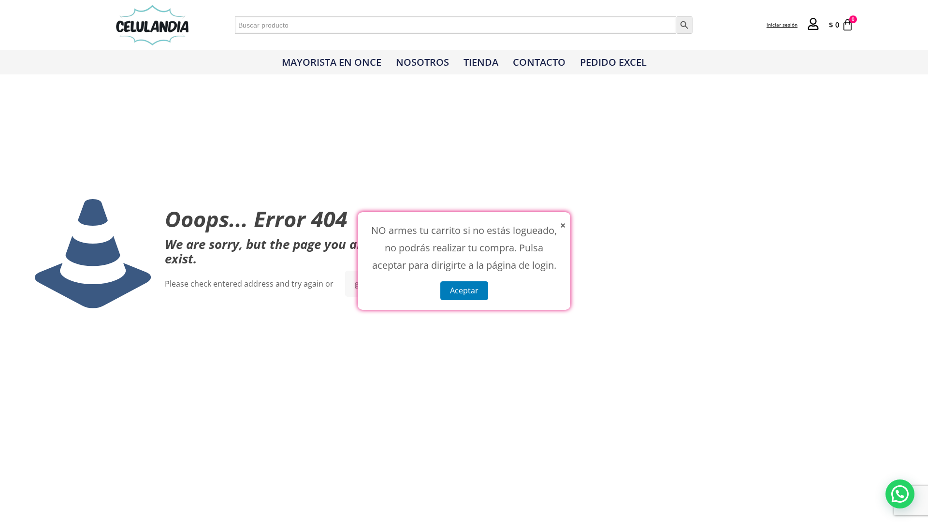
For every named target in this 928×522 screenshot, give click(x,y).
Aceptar (464, 290)
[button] (899, 493)
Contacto (539, 62)
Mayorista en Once (331, 62)
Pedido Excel (613, 62)
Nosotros (422, 62)
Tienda (481, 62)
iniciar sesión (782, 24)
